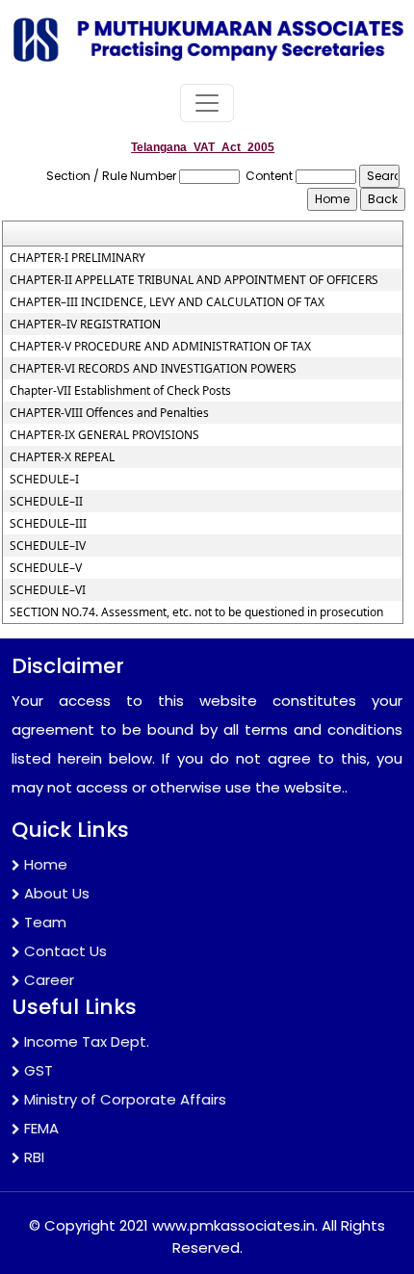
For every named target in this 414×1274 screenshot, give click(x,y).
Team (45, 922)
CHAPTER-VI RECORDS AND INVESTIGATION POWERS (153, 369)
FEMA (41, 1128)
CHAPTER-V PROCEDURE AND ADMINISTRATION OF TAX (160, 346)
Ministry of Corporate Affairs (125, 1099)
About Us (57, 893)
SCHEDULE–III (48, 524)
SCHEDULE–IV (48, 546)
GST (38, 1070)
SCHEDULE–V (46, 568)
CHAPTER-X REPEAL (62, 457)
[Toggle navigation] (207, 103)
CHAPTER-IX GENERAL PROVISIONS (104, 435)
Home (45, 864)
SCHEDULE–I (44, 479)
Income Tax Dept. (86, 1041)
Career (49, 980)
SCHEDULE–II (46, 501)
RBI (34, 1157)
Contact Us (65, 951)
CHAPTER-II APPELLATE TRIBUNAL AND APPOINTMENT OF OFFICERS (194, 280)
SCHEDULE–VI (48, 590)
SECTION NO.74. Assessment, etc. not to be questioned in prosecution (196, 612)
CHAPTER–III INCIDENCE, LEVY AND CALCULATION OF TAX (167, 302)
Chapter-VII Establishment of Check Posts (120, 391)
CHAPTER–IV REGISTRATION (85, 324)
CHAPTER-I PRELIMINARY (77, 258)
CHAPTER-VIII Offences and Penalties (109, 413)
